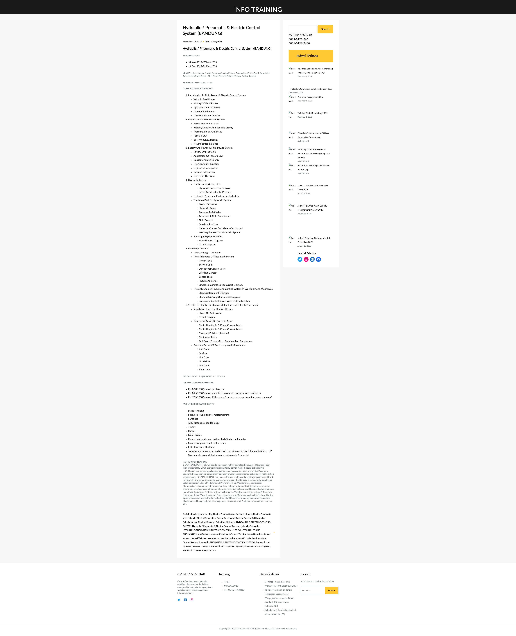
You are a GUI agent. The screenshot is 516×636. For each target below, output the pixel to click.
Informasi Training (237, 534)
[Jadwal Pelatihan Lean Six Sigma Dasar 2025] (292, 194)
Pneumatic (204, 542)
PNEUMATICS (209, 550)
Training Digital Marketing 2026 (312, 113)
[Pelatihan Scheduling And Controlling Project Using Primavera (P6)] (292, 77)
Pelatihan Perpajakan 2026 (310, 97)
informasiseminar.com (286, 628)
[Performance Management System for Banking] (292, 174)
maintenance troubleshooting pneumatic (226, 538)
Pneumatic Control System (257, 546)
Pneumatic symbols (192, 550)
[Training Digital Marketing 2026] (292, 121)
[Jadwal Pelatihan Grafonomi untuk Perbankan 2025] (292, 252)
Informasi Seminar (219, 534)
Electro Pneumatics (206, 518)
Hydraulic (230, 522)
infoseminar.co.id (266, 628)
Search (325, 29)
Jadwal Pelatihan (255, 534)
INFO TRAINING (258, 10)
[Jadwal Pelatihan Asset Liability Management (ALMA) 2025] (292, 220)
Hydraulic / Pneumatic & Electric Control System (215, 526)
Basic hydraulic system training (197, 514)
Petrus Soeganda (214, 41)
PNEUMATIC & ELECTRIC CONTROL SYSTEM (232, 542)
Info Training (204, 534)
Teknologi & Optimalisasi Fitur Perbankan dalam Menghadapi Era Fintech (314, 153)
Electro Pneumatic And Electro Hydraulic (232, 514)
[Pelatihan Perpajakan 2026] (292, 103)
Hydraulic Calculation (250, 526)
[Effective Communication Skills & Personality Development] (292, 139)
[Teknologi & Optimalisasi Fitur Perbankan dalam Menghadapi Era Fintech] (292, 155)
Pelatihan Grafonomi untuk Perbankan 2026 (311, 89)
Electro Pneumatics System (230, 518)
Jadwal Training (198, 538)
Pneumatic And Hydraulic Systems (227, 546)
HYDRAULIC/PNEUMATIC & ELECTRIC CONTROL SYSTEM (212, 530)
